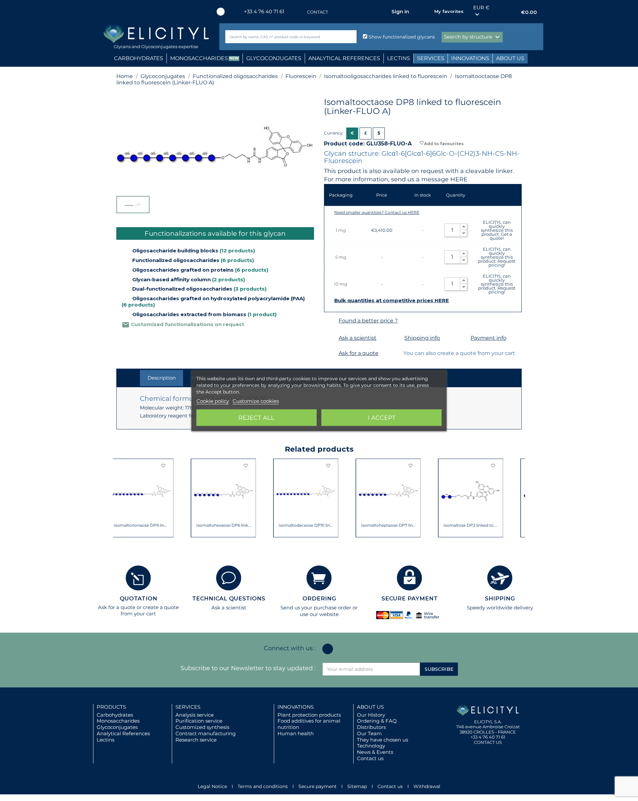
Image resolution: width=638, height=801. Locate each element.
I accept (381, 417)
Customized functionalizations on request (183, 324)
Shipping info (422, 338)
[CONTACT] (300, 12)
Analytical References (123, 733)
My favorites (449, 11)
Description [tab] (162, 378)
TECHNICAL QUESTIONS (228, 598)
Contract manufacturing (205, 733)
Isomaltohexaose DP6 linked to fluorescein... (149, 525)
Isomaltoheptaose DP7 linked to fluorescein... (313, 525)
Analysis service (194, 715)
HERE (459, 179)
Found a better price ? (368, 320)
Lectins (105, 740)
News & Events (375, 752)
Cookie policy (212, 401)
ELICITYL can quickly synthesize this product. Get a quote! (497, 230)
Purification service (198, 721)
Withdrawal (426, 786)
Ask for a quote (358, 353)
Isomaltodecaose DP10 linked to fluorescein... (231, 525)
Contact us (370, 758)
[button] (121, 498)
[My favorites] (426, 11)
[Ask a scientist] (330, 338)
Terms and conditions (263, 786)
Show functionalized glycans (401, 37)
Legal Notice (212, 786)
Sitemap (357, 786)
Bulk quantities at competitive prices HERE (391, 301)
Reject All (256, 417)
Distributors (371, 727)
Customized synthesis (202, 727)
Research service (196, 740)
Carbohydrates (115, 715)
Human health (295, 733)
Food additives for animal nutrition (308, 724)
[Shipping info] (396, 338)
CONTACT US (488, 742)
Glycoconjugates (117, 727)
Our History (371, 715)
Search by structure (472, 37)
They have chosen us (382, 740)
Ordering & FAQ (377, 721)
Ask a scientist (357, 338)
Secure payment (317, 786)
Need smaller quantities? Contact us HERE (376, 212)
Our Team (369, 733)
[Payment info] (462, 338)
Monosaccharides (118, 721)
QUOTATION (138, 598)
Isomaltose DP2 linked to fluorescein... (396, 525)
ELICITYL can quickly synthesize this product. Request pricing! (496, 257)
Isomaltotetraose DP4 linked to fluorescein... (478, 525)
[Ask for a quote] (330, 353)
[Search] (350, 36)
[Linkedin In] (221, 12)
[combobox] (279, 36)
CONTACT (317, 12)
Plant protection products (309, 715)
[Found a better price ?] (330, 321)
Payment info (488, 338)
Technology (371, 746)
